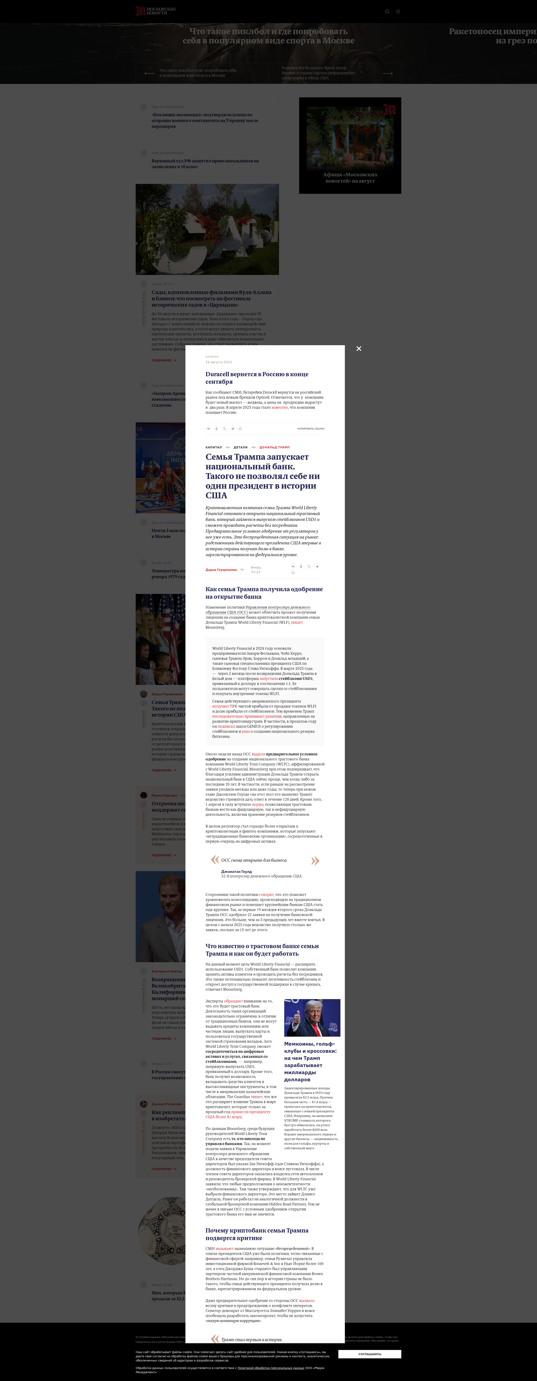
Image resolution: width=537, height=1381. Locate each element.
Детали (241, 447)
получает (220, 707)
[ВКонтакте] (208, 429)
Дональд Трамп (274, 447)
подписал (226, 727)
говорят (266, 895)
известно (280, 408)
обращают (233, 1002)
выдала (258, 754)
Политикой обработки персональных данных (271, 1368)
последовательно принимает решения (247, 717)
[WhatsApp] (240, 429)
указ (246, 732)
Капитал (212, 356)
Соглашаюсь (369, 1354)
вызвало (307, 1301)
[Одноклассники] (216, 429)
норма (257, 805)
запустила (269, 679)
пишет (297, 623)
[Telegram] (232, 429)
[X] (224, 429)
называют (225, 1249)
